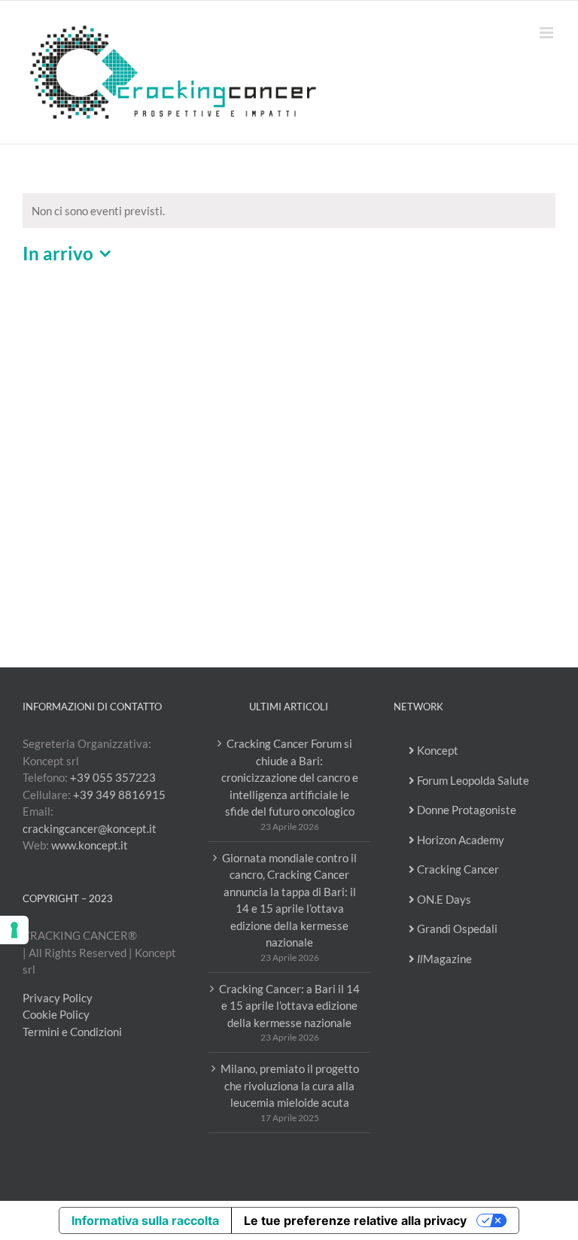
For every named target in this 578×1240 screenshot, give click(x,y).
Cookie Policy (56, 1014)
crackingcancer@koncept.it (90, 828)
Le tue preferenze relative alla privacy (355, 1220)
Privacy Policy (58, 997)
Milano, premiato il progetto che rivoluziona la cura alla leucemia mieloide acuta (290, 1085)
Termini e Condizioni (72, 1031)
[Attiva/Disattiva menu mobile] (547, 33)
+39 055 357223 (113, 777)
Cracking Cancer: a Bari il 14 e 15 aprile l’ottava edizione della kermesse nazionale (289, 1005)
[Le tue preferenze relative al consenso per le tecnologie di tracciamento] (14, 930)
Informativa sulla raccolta (145, 1220)
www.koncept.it (89, 845)
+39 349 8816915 (119, 794)
